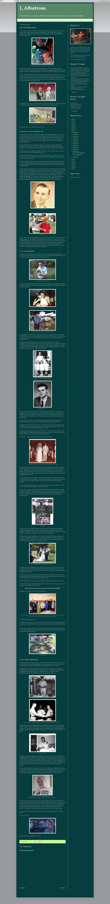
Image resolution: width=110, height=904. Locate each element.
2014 (73, 165)
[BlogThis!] (36, 841)
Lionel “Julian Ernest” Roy (36, 131)
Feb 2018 (75, 151)
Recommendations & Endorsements (59, 20)
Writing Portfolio (28, 20)
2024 (73, 119)
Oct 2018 (75, 136)
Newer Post (22, 887)
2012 (73, 169)
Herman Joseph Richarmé (31, 659)
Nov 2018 (75, 134)
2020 (73, 127)
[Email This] (34, 841)
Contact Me (80, 20)
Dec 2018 (75, 132)
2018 (73, 130)
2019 (73, 129)
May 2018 (75, 145)
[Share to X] (37, 841)
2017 (73, 159)
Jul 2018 (75, 141)
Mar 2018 (75, 149)
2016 (73, 161)
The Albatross (44, 20)
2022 (73, 123)
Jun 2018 (75, 143)
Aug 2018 (75, 140)
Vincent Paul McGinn (29, 251)
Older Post (62, 887)
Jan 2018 (75, 157)
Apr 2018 (75, 147)
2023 (73, 121)
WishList (72, 20)
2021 (73, 125)
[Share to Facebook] (39, 841)
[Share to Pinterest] (40, 841)
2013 (73, 167)
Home (19, 20)
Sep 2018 (75, 138)
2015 (73, 163)
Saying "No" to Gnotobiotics (79, 153)
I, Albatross (33, 8)
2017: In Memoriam (77, 154)
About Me (36, 20)
